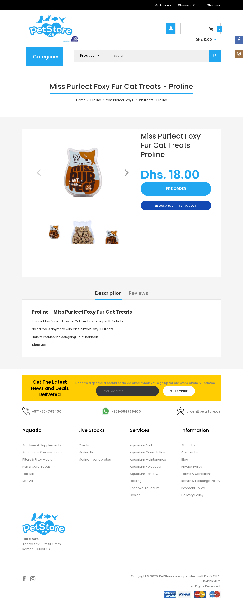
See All (27, 481)
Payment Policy (193, 488)
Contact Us (189, 452)
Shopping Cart (189, 5)
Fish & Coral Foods (36, 466)
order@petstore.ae (203, 411)
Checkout (214, 5)
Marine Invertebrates (95, 459)
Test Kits (28, 473)
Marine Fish (87, 452)
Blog (184, 459)
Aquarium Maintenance (148, 459)
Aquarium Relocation (146, 466)
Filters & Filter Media (37, 459)
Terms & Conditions (196, 473)
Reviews (138, 293)
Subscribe (179, 391)
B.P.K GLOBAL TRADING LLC (211, 578)
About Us (188, 445)
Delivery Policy (192, 495)
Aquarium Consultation (147, 452)
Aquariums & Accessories (42, 452)
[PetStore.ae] (50, 41)
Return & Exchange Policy (200, 481)
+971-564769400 (46, 411)
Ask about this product (177, 206)
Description (108, 293)
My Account (163, 5)
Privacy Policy (191, 466)
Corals (84, 445)
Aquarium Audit (142, 445)
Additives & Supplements (41, 445)
